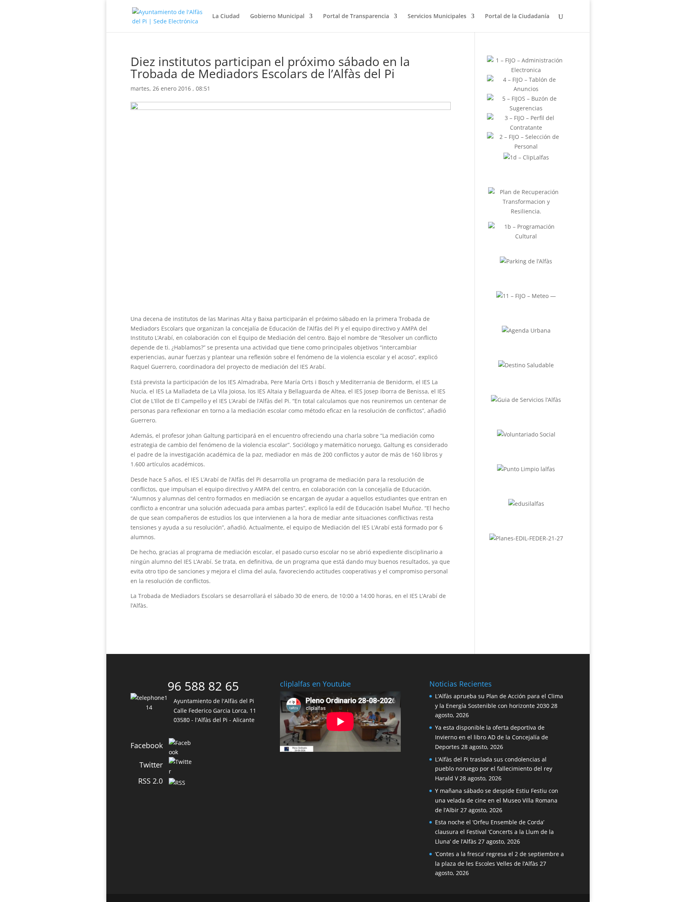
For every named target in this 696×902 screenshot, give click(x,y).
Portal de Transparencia (356, 16)
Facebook (146, 745)
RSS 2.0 (150, 781)
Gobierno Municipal (277, 16)
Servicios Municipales (437, 16)
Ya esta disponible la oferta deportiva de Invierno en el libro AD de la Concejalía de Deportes (491, 737)
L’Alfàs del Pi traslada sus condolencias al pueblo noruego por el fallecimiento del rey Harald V (493, 768)
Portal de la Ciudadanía (517, 16)
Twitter (151, 765)
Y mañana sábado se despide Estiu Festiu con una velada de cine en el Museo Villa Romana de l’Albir (496, 800)
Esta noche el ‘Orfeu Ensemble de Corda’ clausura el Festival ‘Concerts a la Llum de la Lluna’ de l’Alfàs (494, 831)
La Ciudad (226, 16)
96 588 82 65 (203, 686)
